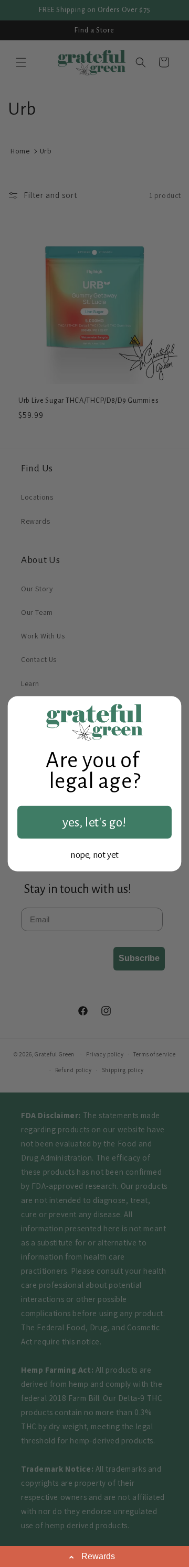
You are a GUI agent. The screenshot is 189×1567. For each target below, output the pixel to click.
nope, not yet (94, 854)
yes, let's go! (94, 822)
